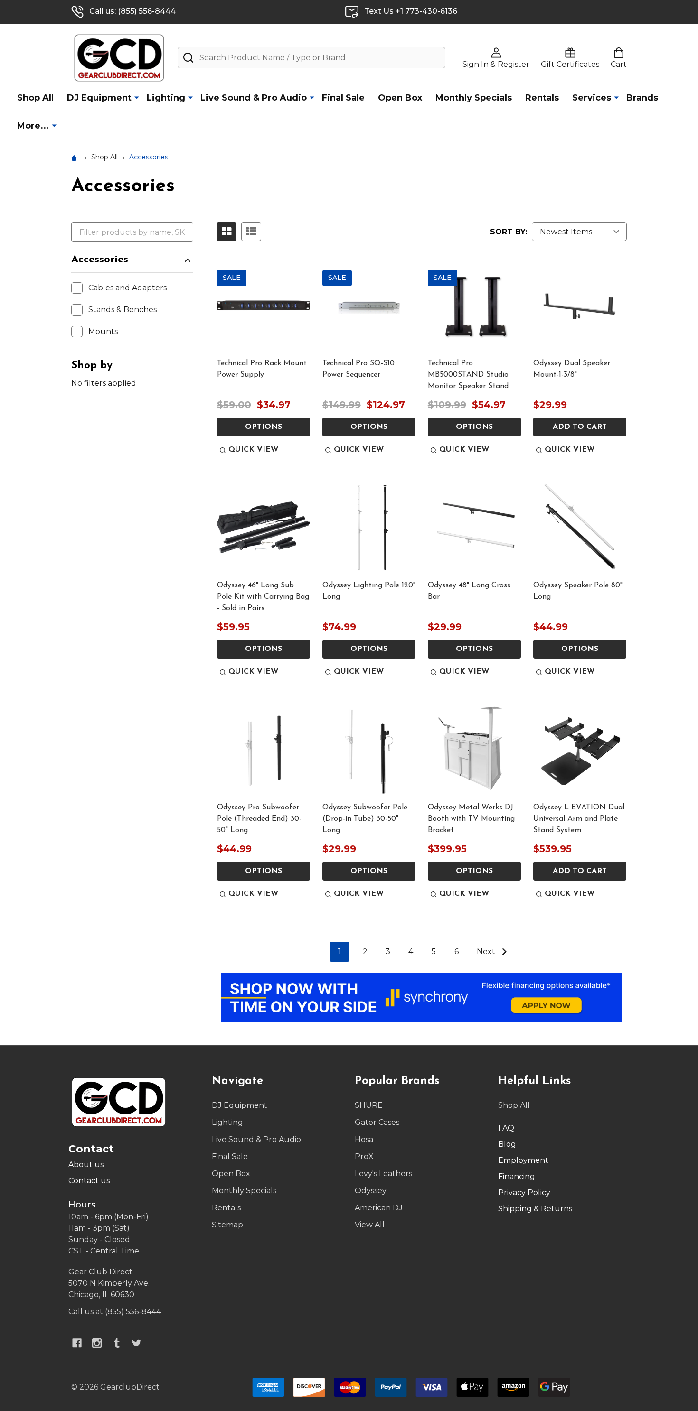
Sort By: (508, 231)
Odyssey (371, 1190)
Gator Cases (377, 1122)
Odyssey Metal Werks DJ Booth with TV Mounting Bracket (471, 819)
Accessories (99, 259)
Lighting (166, 98)
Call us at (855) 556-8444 (114, 1311)
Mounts (103, 331)
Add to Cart (580, 427)
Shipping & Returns (535, 1208)
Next (487, 951)
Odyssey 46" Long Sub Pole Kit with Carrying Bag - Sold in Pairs (263, 597)
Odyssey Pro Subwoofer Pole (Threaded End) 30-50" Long (259, 819)
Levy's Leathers (383, 1173)
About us (86, 1164)
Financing (516, 1176)
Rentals (542, 98)
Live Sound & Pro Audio (253, 98)
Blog (507, 1144)
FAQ (506, 1128)
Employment (523, 1160)
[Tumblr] (116, 1343)
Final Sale (343, 98)
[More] (136, 97)
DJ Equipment (99, 98)
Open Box (400, 98)
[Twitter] (136, 1343)
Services (591, 98)
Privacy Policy (524, 1192)
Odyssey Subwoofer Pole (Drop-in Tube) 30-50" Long (364, 819)
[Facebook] (76, 1343)
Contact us (89, 1180)
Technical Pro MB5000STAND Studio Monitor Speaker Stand (468, 375)
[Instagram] (96, 1343)
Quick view (253, 450)
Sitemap (227, 1224)
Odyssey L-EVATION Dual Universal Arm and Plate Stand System (578, 819)
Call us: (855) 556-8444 (132, 11)
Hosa (364, 1139)
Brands (642, 98)
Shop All (35, 98)
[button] (421, 997)
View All (370, 1224)
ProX (364, 1156)
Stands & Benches (122, 309)
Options (263, 427)
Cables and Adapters (127, 287)
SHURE (369, 1105)
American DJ (379, 1207)
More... (33, 126)
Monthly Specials (473, 98)
